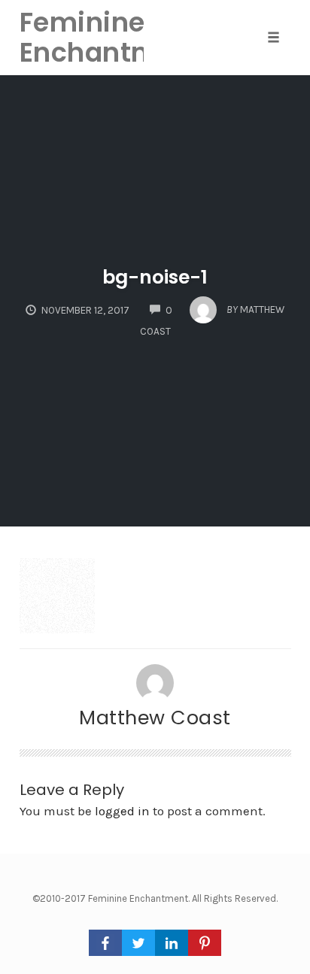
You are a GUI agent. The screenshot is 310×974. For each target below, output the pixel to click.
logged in (122, 810)
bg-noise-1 (155, 277)
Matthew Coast (155, 717)
